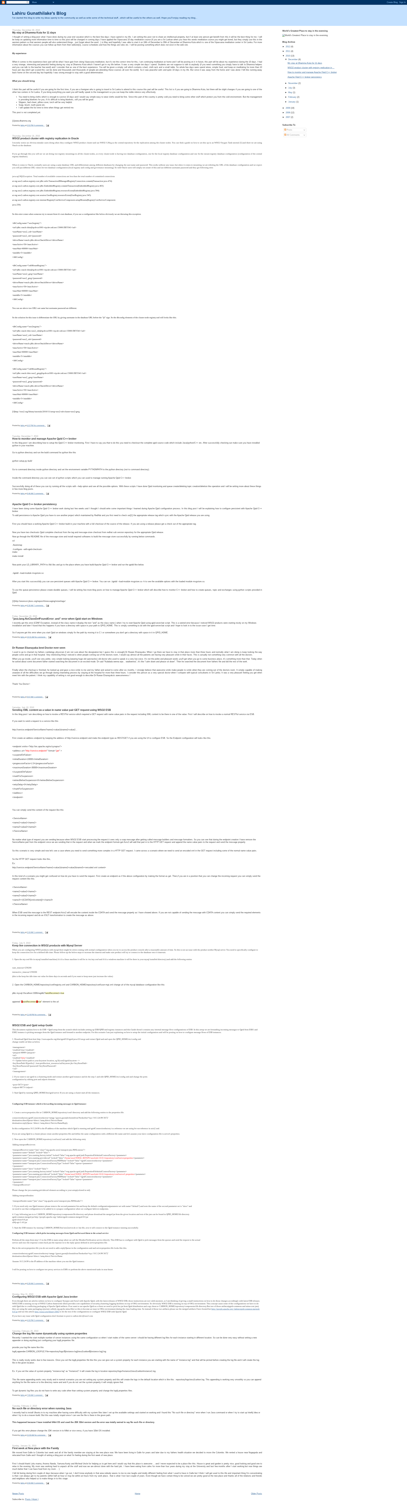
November (293, 83)
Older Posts (256, 1493)
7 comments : (39, 606)
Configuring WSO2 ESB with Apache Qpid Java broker (45, 1296)
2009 (288, 108)
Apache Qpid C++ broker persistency (34, 504)
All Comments (293, 135)
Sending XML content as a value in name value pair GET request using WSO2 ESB (61, 709)
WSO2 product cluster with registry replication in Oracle (45, 138)
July (290, 88)
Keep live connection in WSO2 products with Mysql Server (47, 945)
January (292, 102)
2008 (288, 112)
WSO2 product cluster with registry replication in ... (311, 67)
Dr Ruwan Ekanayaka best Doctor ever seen (38, 647)
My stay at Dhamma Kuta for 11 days (34, 32)
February (292, 97)
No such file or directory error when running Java (41, 1408)
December (293, 59)
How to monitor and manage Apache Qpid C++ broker (44, 438)
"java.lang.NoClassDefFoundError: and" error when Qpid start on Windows (57, 618)
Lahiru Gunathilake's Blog (39, 13)
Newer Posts (18, 1493)
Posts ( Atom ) (31, 1499)
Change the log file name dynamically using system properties (49, 1333)
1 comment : (39, 697)
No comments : (40, 426)
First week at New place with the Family (35, 1448)
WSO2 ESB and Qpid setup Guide (32, 1025)
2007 (288, 117)
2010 (288, 56)
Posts (289, 130)
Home (137, 1493)
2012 (288, 46)
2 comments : (39, 493)
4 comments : (39, 125)
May (290, 92)
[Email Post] (47, 125)
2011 (288, 51)
